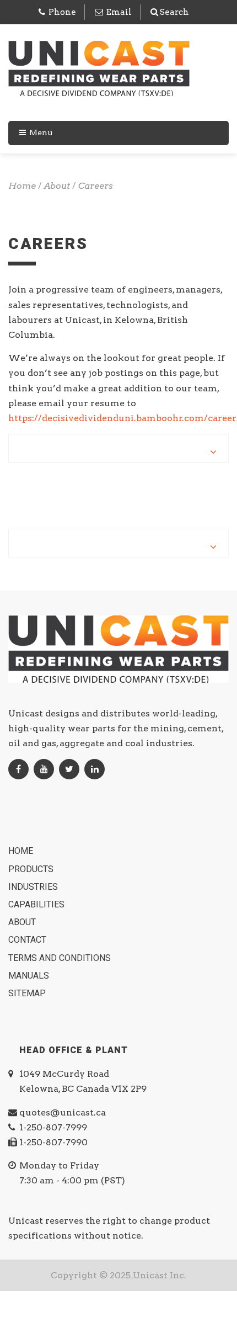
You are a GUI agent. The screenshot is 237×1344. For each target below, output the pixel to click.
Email (119, 12)
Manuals (29, 975)
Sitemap (28, 993)
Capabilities (37, 904)
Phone (62, 12)
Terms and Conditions (60, 958)
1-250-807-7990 (53, 1142)
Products (32, 869)
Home (21, 851)
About (23, 922)
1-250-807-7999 (53, 1127)
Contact (28, 940)
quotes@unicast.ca (62, 1112)
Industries (34, 887)
